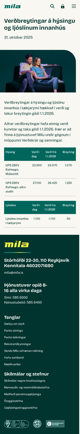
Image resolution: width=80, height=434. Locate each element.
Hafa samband (14, 357)
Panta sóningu (13, 330)
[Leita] (52, 6)
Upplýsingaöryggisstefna (20, 407)
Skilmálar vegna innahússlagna (24, 380)
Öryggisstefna (13, 401)
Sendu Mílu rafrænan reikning (23, 350)
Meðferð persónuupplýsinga (22, 394)
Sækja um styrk (14, 323)
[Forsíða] (12, 6)
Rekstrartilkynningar (17, 344)
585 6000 (20, 297)
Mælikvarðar (12, 364)
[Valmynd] (74, 6)
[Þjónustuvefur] (62, 6)
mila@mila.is (13, 272)
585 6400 (34, 302)
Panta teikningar (15, 337)
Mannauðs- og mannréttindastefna (26, 387)
